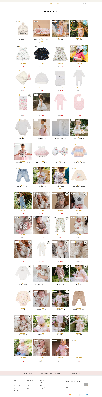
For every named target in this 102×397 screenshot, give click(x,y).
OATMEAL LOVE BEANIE (23, 39)
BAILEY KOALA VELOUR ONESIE (60, 260)
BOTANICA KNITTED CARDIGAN (42, 186)
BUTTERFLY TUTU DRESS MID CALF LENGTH (42, 113)
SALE (66, 6)
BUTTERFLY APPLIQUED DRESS (41, 138)
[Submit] (86, 384)
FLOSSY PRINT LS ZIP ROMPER (41, 358)
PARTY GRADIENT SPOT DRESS (41, 162)
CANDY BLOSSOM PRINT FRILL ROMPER (41, 39)
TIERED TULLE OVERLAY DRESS (79, 138)
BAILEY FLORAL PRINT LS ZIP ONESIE (42, 260)
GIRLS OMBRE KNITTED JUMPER (79, 162)
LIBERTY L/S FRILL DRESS (41, 64)
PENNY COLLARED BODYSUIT (23, 138)
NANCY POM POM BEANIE (42, 334)
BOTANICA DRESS (60, 186)
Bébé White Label (41, 87)
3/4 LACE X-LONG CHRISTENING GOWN (60, 138)
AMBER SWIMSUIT (79, 39)
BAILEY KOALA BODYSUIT (23, 284)
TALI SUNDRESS (60, 39)
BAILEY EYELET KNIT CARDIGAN (42, 211)
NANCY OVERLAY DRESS (78, 334)
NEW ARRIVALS (31, 6)
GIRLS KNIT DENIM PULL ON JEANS (23, 186)
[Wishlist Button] (85, 3)
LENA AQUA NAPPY (79, 64)
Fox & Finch (42, 38)
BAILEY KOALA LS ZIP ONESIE (79, 260)
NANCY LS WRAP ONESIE (41, 309)
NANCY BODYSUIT (23, 309)
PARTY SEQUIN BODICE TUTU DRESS (23, 162)
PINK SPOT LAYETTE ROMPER (60, 113)
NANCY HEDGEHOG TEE (60, 309)
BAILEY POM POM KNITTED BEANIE (60, 211)
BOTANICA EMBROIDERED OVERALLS (23, 211)
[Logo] (51, 4)
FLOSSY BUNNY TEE (60, 358)
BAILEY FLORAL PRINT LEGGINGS (23, 260)
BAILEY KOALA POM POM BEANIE (79, 211)
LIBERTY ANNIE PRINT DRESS (23, 64)
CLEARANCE (71, 6)
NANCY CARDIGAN (78, 284)
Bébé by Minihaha (23, 63)
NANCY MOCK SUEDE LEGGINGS (79, 309)
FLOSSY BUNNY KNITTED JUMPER (23, 358)
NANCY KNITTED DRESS (60, 284)
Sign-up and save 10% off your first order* (51, 0)
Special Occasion (46, 6)
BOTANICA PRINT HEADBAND (60, 162)
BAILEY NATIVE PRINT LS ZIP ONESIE (41, 284)
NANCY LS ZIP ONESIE (23, 334)
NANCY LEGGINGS (60, 334)
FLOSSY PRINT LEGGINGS (79, 358)
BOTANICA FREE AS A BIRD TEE (79, 186)
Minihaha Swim (60, 38)
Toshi (23, 38)
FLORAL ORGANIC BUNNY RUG (23, 113)
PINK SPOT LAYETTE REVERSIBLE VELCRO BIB (79, 113)
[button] (87, 3)
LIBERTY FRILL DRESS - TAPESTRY (60, 64)
